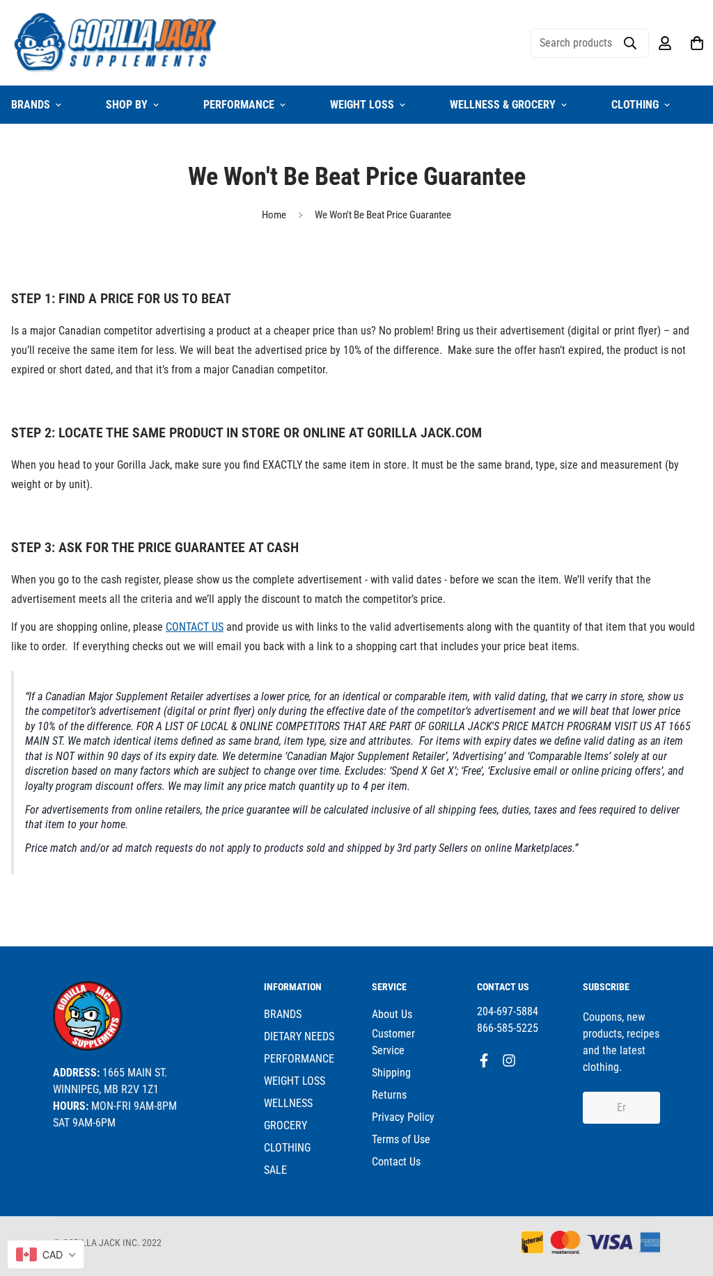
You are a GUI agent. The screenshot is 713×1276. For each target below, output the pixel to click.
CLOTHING (635, 104)
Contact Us (396, 1161)
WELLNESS (288, 1103)
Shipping (391, 1072)
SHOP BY (127, 104)
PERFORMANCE (238, 104)
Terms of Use (401, 1139)
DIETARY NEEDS (299, 1036)
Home (274, 215)
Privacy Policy (403, 1117)
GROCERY (285, 1125)
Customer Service (393, 1042)
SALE (275, 1170)
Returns (389, 1094)
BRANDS (282, 1014)
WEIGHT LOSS (362, 104)
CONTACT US (195, 626)
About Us (392, 1014)
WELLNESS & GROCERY (503, 104)
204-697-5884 (507, 1011)
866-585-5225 (507, 1028)
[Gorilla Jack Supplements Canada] (115, 43)
